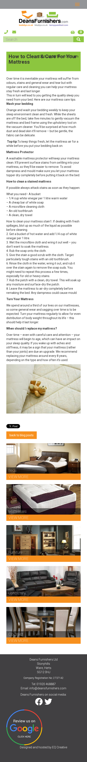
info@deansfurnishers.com (47, 688)
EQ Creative (59, 747)
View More (18, 476)
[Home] (43, 18)
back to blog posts (22, 435)
